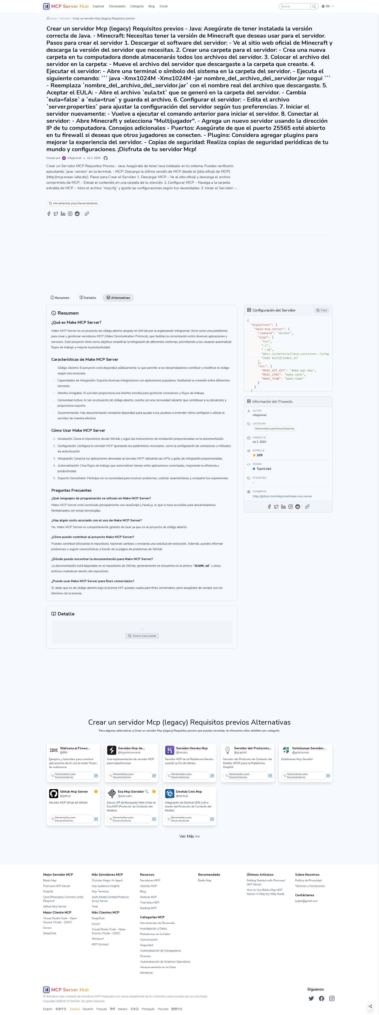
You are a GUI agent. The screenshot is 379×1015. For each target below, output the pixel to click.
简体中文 (61, 1009)
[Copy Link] (86, 213)
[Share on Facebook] (48, 213)
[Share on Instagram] (70, 213)
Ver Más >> (189, 836)
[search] (314, 6)
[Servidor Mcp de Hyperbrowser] (111, 750)
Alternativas (205, 16)
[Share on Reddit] (77, 213)
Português (148, 1009)
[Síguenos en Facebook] (322, 998)
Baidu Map (49, 880)
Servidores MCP (150, 880)
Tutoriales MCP (149, 902)
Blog (143, 891)
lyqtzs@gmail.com (306, 901)
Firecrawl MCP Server (56, 886)
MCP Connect (100, 944)
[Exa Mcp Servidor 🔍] (111, 793)
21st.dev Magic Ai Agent (107, 880)
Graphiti (48, 891)
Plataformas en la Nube (155, 934)
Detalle (187, 16)
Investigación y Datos (153, 928)
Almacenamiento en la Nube (158, 967)
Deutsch (88, 1009)
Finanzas (145, 956)
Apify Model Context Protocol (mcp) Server (110, 899)
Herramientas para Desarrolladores (65, 776)
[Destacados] (96, 791)
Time (95, 906)
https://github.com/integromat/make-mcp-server (282, 496)
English (47, 1009)
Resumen (171, 16)
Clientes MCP (148, 886)
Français (102, 1009)
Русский (163, 1009)
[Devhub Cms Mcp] (169, 793)
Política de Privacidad (308, 880)
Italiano (122, 1009)
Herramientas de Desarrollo (157, 923)
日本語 (134, 1009)
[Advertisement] (189, 263)
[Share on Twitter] (55, 213)
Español (75, 1009)
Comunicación (149, 939)
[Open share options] (370, 1006)
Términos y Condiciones (310, 886)
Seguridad (146, 945)
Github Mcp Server (55, 906)
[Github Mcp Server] (53, 793)
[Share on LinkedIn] (63, 213)
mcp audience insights (106, 886)
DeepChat (49, 933)
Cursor (47, 928)
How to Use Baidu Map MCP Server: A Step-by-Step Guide (265, 892)
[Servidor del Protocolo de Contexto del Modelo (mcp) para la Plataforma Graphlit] (228, 750)
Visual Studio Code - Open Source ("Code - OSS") (60, 920)
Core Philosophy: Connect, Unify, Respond (63, 899)
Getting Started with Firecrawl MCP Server (266, 882)
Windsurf (97, 939)
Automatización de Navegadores (160, 951)
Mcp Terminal (100, 891)
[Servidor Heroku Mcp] (169, 750)
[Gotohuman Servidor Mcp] (286, 750)
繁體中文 (176, 1009)
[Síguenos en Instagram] (332, 998)
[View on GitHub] (106, 158)
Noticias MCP (148, 897)
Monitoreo (146, 973)
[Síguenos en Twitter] (311, 998)
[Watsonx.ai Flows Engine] (53, 750)
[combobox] (328, 6)
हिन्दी (112, 1009)
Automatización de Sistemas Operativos (165, 962)
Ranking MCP (148, 908)
